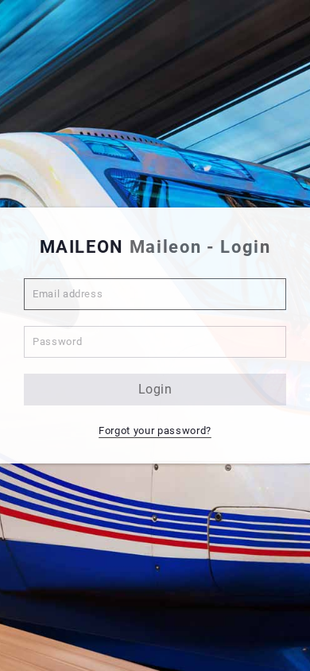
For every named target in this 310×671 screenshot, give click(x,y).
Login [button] (155, 389)
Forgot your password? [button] (155, 430)
